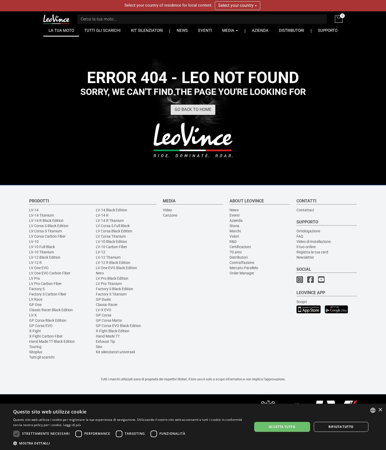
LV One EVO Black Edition (116, 268)
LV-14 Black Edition (111, 210)
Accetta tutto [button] (282, 427)
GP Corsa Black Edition (47, 320)
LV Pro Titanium (109, 284)
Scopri (301, 302)
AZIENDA (260, 30)
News (234, 210)
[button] (129, 443)
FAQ (299, 236)
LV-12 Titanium (108, 257)
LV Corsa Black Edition (114, 231)
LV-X (33, 315)
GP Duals (103, 299)
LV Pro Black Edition (112, 278)
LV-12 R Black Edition (113, 262)
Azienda (236, 220)
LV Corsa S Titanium (45, 231)
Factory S (37, 289)
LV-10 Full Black (42, 247)
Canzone (170, 215)
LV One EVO (39, 268)
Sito (99, 347)
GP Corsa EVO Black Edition (118, 326)
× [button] (380, 410)
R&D (233, 241)
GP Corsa (103, 315)
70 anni (235, 252)
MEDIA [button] (228, 30)
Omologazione (308, 231)
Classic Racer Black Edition (51, 310)
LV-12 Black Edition (44, 257)
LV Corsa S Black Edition (49, 226)
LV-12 (100, 252)
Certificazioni (240, 247)
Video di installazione (313, 241)
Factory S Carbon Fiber (47, 294)
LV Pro (34, 278)
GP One (35, 305)
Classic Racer (107, 305)
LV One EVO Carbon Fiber (49, 273)
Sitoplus (35, 352)
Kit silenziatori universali (115, 352)
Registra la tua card (312, 252)
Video (167, 210)
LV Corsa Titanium (111, 236)
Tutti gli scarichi (41, 357)
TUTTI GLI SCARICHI (102, 30)
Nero (100, 273)
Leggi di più (72, 425)
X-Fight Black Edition (112, 331)
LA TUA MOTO (61, 30)
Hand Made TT (108, 336)
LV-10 (34, 241)
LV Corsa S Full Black (113, 226)
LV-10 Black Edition (111, 241)
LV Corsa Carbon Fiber (47, 236)
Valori (234, 236)
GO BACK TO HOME (193, 109)
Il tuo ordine (306, 247)
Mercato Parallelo (243, 268)
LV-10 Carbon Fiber (111, 247)
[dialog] (193, 427)
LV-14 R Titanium (110, 220)
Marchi (235, 231)
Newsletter (305, 257)
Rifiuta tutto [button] (340, 427)
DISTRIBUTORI (291, 30)
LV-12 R (35, 262)
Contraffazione (241, 262)
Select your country (236, 5)
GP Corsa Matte (109, 320)
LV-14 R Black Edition (46, 220)
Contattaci (305, 210)
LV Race (35, 299)
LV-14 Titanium (41, 215)
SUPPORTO (327, 30)
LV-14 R (102, 215)
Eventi (234, 215)
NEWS (182, 30)
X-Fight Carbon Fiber (46, 336)
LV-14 (34, 210)
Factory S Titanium (111, 294)
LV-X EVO (103, 310)
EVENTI (205, 30)
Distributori (238, 257)
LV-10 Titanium (41, 252)
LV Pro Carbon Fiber (45, 284)
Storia (234, 226)
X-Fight (35, 331)
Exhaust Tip (105, 341)
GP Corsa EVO (41, 326)
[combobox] (372, 410)
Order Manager (241, 273)
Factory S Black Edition (114, 289)
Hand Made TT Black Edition (52, 341)
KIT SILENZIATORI (147, 30)
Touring (35, 347)
